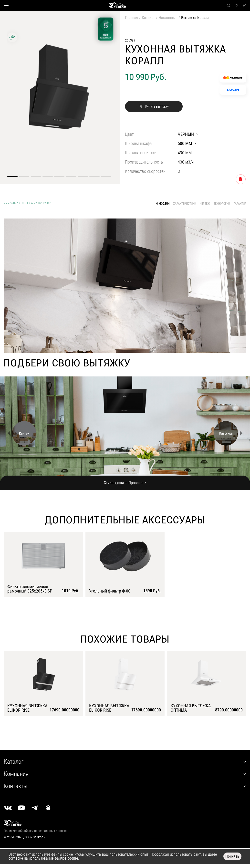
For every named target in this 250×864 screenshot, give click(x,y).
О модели (162, 203)
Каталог (148, 17)
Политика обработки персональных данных (35, 831)
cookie (73, 858)
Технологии (222, 203)
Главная (131, 17)
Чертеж (205, 203)
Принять (232, 856)
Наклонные (168, 17)
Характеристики (184, 203)
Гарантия (240, 203)
